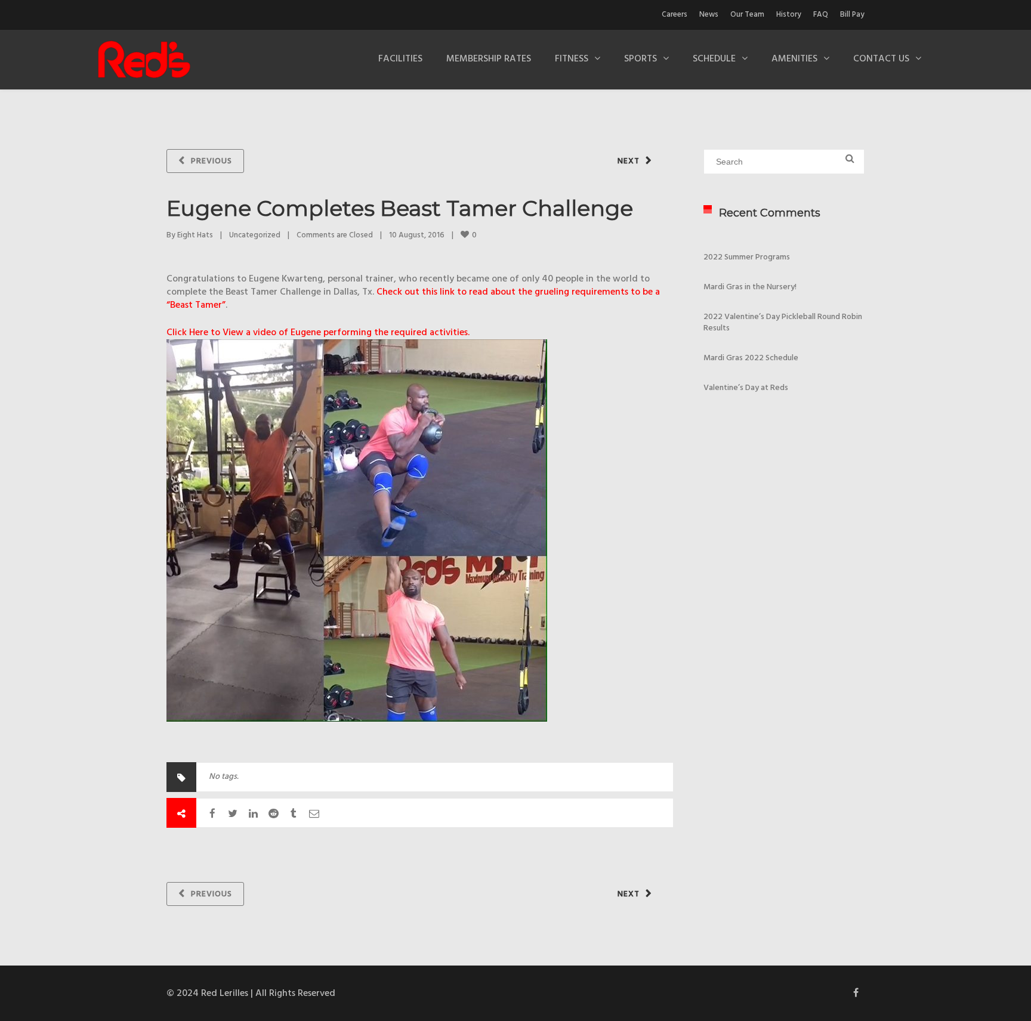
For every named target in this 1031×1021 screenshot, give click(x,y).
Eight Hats (195, 235)
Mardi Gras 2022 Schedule (750, 358)
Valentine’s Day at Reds (745, 388)
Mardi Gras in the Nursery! (750, 287)
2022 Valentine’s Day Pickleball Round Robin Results (782, 322)
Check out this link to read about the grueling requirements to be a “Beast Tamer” (413, 298)
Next (629, 161)
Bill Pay (852, 14)
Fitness (571, 59)
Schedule (714, 59)
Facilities (400, 59)
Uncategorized (254, 235)
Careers (674, 14)
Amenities (794, 59)
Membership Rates (488, 59)
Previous (211, 161)
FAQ (820, 14)
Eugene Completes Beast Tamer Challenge (399, 208)
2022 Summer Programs (746, 257)
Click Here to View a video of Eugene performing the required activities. (318, 333)
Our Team (747, 14)
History (788, 14)
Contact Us (881, 59)
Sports (640, 59)
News (708, 14)
